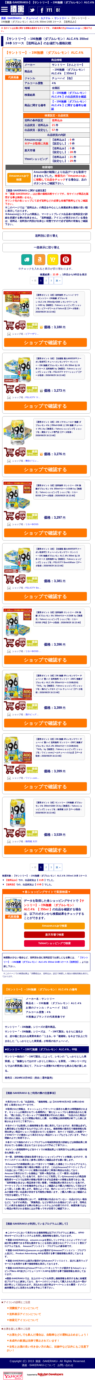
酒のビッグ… (32, 714)
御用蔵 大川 (31, 841)
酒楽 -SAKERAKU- (46, 1361)
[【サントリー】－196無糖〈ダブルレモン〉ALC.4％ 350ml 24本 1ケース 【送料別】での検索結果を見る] (47, 236)
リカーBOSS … (33, 651)
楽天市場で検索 (54, 934)
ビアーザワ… (32, 334)
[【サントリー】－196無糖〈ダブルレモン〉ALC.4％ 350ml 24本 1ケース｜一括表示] (47, 248)
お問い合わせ (65, 1365)
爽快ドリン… (32, 461)
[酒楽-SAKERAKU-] (17, 14)
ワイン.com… (32, 778)
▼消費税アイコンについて (22, 1308)
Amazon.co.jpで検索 (19, 177)
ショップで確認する (45, 342)
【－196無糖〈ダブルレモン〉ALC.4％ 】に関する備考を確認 (69, 105)
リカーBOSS (31, 524)
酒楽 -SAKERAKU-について (38, 1365)
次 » (58, 280)
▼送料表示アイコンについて (24, 1314)
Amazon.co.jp (73, 28)
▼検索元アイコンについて (22, 1320)
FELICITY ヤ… (32, 397)
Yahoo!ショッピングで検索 (54, 943)
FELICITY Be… (33, 588)
